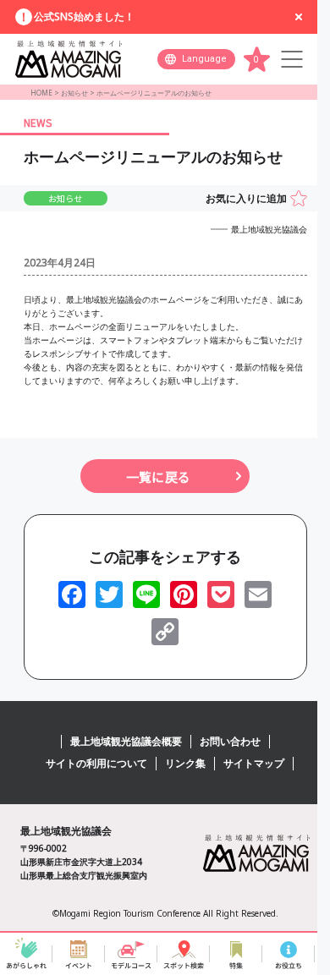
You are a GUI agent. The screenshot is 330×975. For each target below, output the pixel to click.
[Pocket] (220, 594)
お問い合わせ (230, 741)
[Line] (146, 594)
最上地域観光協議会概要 (126, 741)
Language (204, 58)
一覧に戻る (158, 476)
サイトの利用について (96, 763)
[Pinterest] (183, 594)
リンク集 (185, 763)
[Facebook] (71, 594)
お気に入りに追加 (246, 198)
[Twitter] (109, 594)
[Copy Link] (165, 631)
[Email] (258, 594)
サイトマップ (253, 763)
